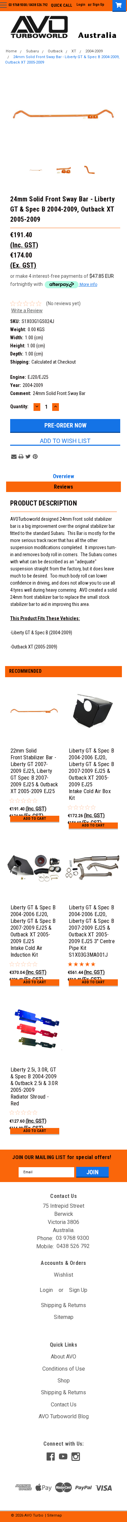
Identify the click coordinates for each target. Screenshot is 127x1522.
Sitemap (63, 1317)
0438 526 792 (38, 5)
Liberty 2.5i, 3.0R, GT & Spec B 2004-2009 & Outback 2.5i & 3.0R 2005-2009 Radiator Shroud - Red (34, 1086)
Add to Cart (34, 818)
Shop (64, 1380)
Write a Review (27, 310)
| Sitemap (53, 1515)
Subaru (32, 51)
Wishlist (63, 1275)
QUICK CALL (61, 5)
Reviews (63, 487)
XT (73, 51)
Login (81, 4)
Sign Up (98, 4)
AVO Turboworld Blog (64, 1416)
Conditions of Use (63, 1369)
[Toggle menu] (3, 4)
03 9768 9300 (17, 5)
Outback (55, 51)
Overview (63, 476)
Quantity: (19, 406)
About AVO (63, 1356)
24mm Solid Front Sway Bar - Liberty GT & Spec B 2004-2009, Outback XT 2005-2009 (62, 60)
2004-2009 (94, 51)
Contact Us (64, 1404)
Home (11, 51)
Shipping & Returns (63, 1305)
